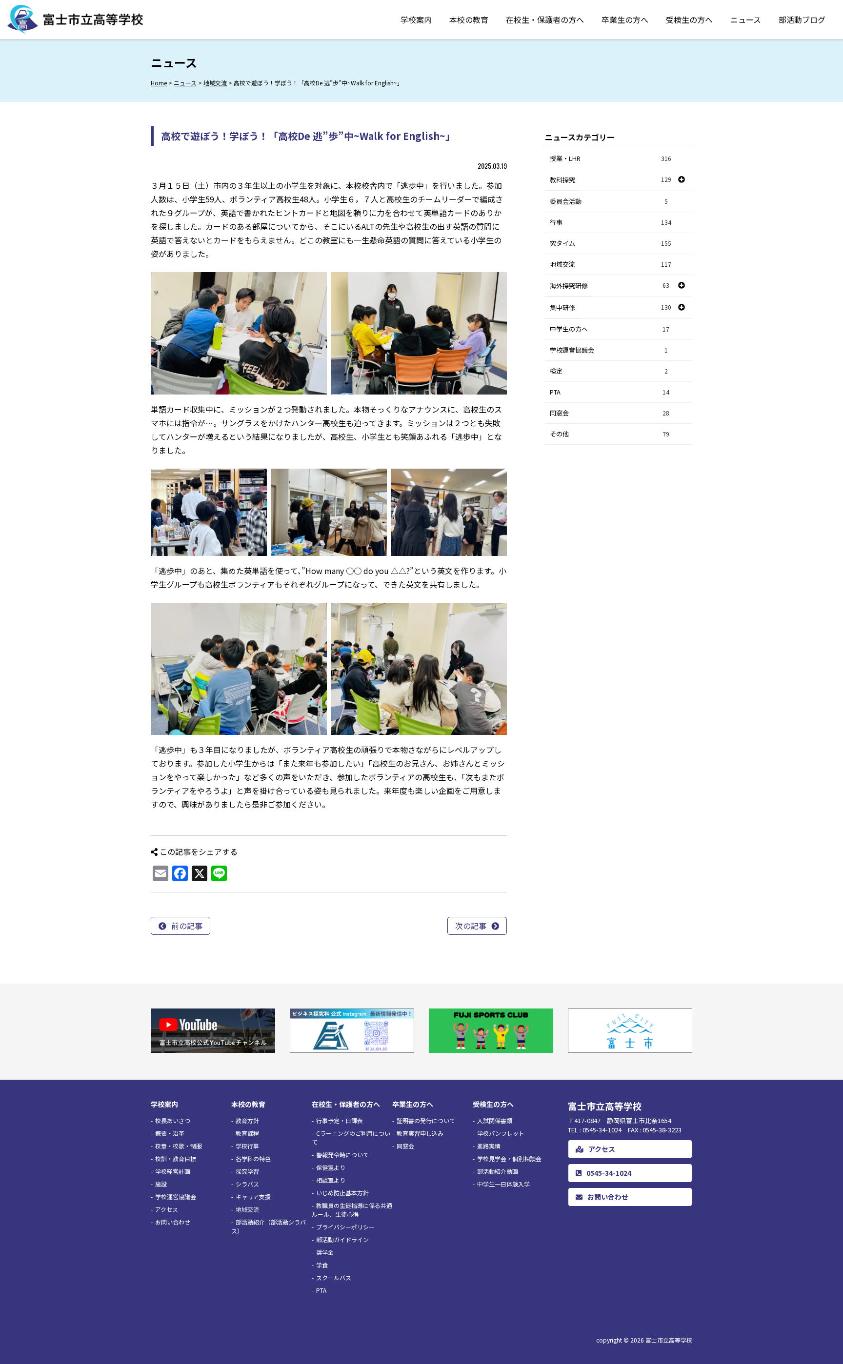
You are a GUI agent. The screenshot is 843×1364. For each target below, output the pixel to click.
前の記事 (186, 925)
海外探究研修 (569, 285)
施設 (161, 1184)
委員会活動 (609, 201)
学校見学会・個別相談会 (509, 1158)
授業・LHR (610, 158)
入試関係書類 (494, 1120)
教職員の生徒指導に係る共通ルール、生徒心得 (352, 1209)
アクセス (166, 1209)
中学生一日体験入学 (503, 1184)
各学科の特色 (253, 1158)
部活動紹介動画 (497, 1171)
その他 (609, 433)
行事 (610, 222)
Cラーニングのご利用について (351, 1137)
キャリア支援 (253, 1196)
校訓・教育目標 (175, 1158)
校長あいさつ (172, 1120)
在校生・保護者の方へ (545, 19)
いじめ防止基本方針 (342, 1192)
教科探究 (562, 179)
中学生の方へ (609, 329)
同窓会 (609, 412)
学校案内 (416, 19)
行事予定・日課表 (339, 1120)
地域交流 (610, 264)
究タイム (610, 243)
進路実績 (489, 1146)
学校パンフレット (500, 1133)
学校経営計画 (172, 1171)
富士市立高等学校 (668, 1340)
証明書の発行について (426, 1120)
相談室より (330, 1180)
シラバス (247, 1184)
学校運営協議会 (609, 350)
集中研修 (562, 307)
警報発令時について (342, 1154)
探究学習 (247, 1171)
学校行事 (247, 1146)
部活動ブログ (802, 19)
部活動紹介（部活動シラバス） (268, 1226)
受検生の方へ (689, 19)
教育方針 (247, 1120)
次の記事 (470, 925)
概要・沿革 (169, 1133)
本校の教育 (468, 19)
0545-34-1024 (608, 1173)
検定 (609, 371)
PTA (609, 391)
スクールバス (333, 1277)
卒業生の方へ (625, 19)
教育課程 (247, 1133)
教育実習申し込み (420, 1133)
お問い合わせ (172, 1222)
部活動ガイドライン (342, 1239)
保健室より (330, 1167)
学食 (322, 1265)
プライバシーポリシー (345, 1227)
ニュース (745, 19)
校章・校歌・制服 (178, 1146)
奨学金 (325, 1252)
